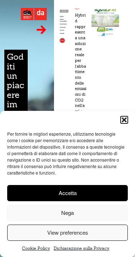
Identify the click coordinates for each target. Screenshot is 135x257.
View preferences (67, 232)
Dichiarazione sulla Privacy (81, 248)
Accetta (68, 193)
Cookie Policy (36, 248)
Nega (67, 212)
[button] (124, 119)
